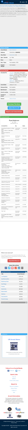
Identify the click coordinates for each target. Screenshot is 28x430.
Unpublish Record (14, 260)
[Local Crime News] (17, 409)
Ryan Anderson (13, 49)
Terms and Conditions (20, 421)
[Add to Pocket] (12, 267)
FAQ (14, 392)
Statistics (14, 378)
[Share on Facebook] (6, 267)
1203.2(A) (12, 72)
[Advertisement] (14, 32)
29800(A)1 (12, 80)
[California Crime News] (20, 412)
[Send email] (22, 267)
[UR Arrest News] (10, 415)
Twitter (19, 370)
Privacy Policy (14, 388)
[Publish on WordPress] (19, 267)
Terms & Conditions (14, 386)
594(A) (11, 79)
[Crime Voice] (19, 415)
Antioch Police (13, 98)
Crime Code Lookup (14, 380)
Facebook (12, 370)
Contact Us (14, 390)
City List (14, 376)
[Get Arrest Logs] (8, 412)
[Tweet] (9, 267)
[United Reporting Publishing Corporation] (10, 409)
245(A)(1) (11, 74)
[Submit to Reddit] (16, 267)
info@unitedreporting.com (9, 421)
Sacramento (12, 54)
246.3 (11, 76)
